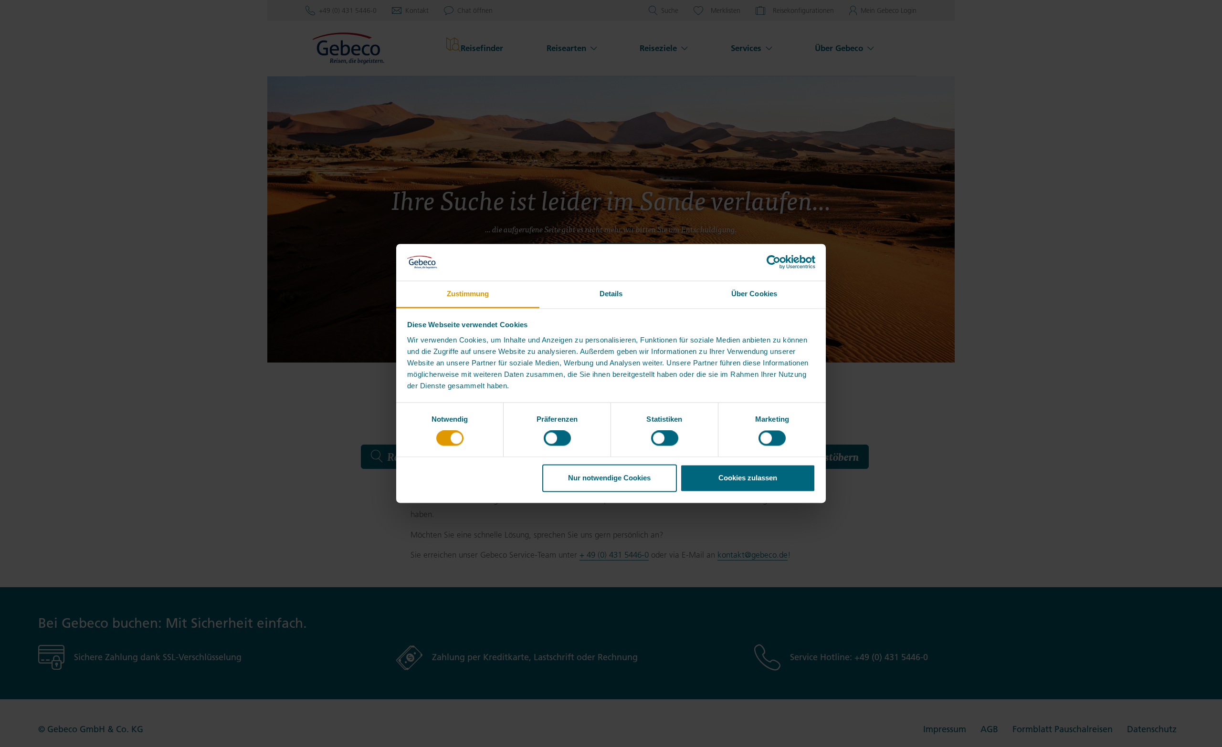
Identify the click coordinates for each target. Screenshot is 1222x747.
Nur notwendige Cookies (609, 478)
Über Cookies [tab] (754, 294)
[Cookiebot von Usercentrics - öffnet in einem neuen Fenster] (773, 262)
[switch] (557, 438)
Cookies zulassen (747, 478)
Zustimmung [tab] (468, 294)
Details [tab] (611, 294)
